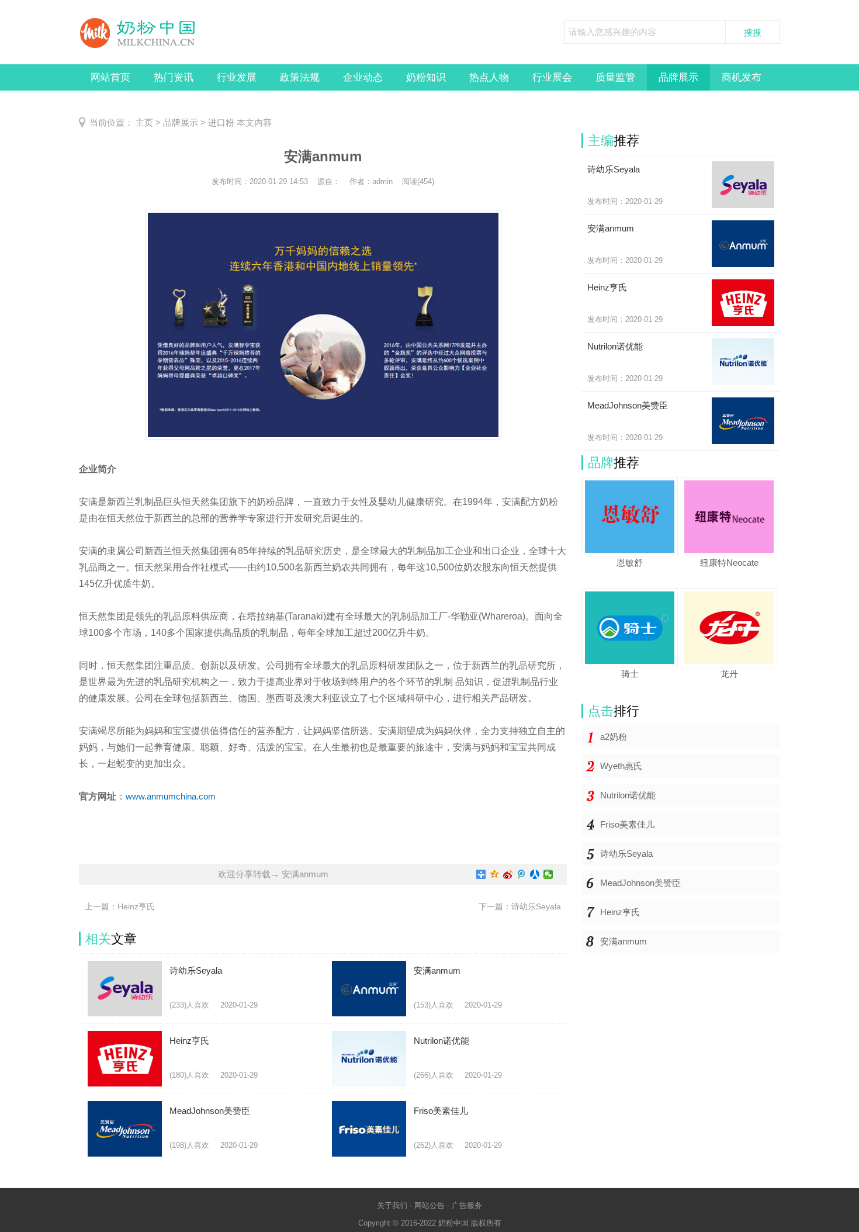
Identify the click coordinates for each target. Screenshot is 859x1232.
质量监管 (615, 77)
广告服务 (467, 1205)
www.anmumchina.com (171, 796)
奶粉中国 (453, 1223)
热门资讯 (173, 77)
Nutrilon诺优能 (628, 795)
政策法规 (300, 77)
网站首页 (110, 77)
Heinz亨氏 (620, 912)
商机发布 (741, 77)
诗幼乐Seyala (626, 854)
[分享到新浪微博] (508, 874)
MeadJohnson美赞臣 (640, 883)
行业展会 (552, 77)
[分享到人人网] (535, 874)
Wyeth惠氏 (621, 766)
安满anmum (623, 941)
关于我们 (392, 1205)
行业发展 (237, 77)
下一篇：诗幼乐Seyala (520, 906)
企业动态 (363, 77)
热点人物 (489, 77)
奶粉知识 (426, 77)
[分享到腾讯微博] (522, 874)
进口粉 (221, 122)
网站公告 (429, 1205)
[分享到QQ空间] (495, 874)
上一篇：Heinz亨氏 (120, 906)
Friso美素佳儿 (627, 824)
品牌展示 (678, 77)
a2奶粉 (613, 737)
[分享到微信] (548, 874)
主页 (144, 122)
